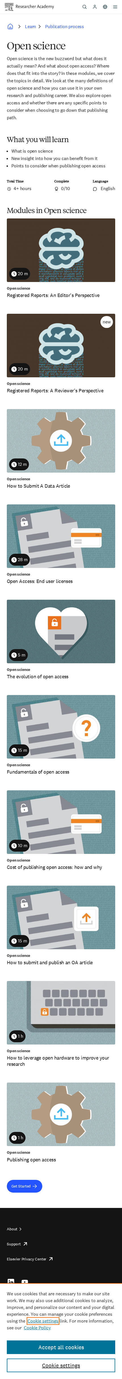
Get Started (21, 1186)
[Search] (84, 6)
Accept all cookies (61, 1347)
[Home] (35, 7)
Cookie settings (43, 1321)
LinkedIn (11, 1282)
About (12, 1228)
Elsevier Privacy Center (26, 1259)
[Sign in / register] (94, 6)
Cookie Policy (37, 1328)
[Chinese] (105, 6)
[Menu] (115, 6)
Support (14, 1244)
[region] (61, 1331)
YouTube (25, 1282)
